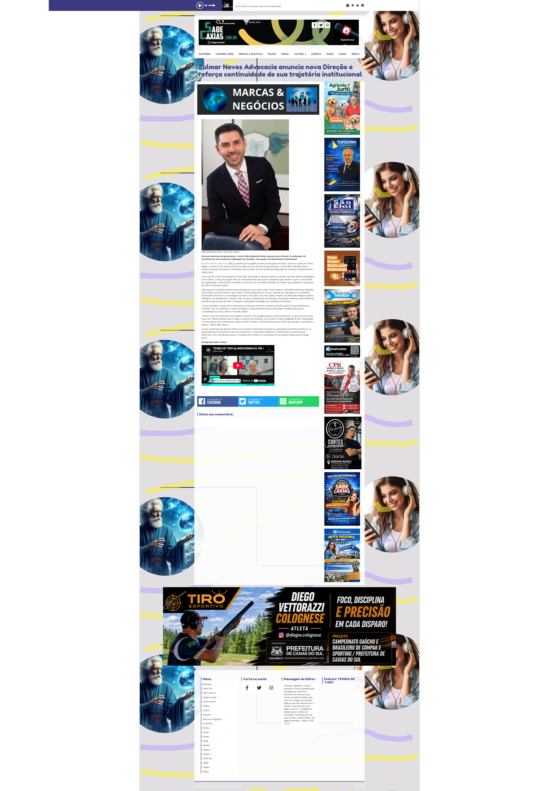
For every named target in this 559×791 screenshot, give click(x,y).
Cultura (206, 710)
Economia (207, 723)
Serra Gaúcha (209, 701)
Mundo (206, 745)
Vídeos (356, 53)
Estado (206, 736)
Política (206, 706)
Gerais (285, 53)
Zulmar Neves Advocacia (215, 263)
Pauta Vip (207, 758)
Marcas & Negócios (251, 53)
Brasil (205, 740)
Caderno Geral (225, 53)
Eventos (316, 53)
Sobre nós (207, 688)
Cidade (343, 53)
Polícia (272, 53)
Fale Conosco (209, 692)
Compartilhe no (214, 401)
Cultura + (300, 53)
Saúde (330, 53)
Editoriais (205, 53)
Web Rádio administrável (360, 786)
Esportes (207, 714)
